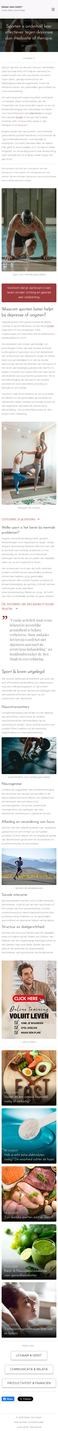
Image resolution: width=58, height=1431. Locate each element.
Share (10, 1399)
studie (19, 117)
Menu (53, 9)
